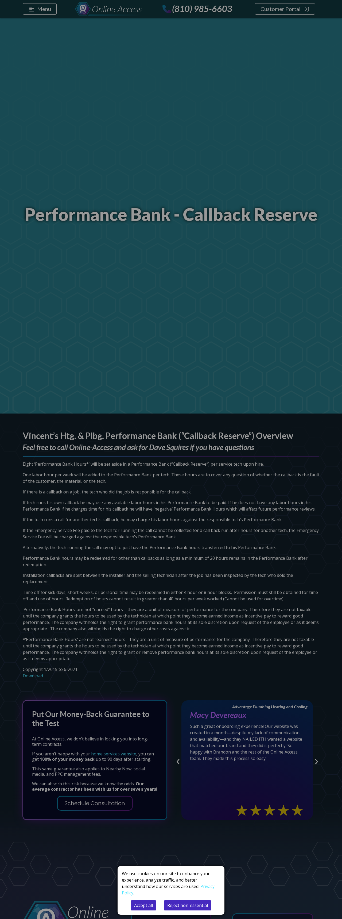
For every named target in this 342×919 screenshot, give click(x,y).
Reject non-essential (187, 905)
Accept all (143, 905)
